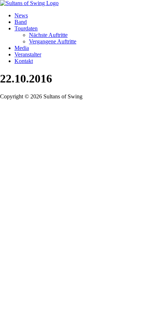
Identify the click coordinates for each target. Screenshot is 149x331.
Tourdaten (26, 28)
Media (21, 48)
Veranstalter (27, 54)
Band (20, 22)
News (21, 15)
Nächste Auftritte (48, 35)
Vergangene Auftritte (52, 41)
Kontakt (23, 61)
